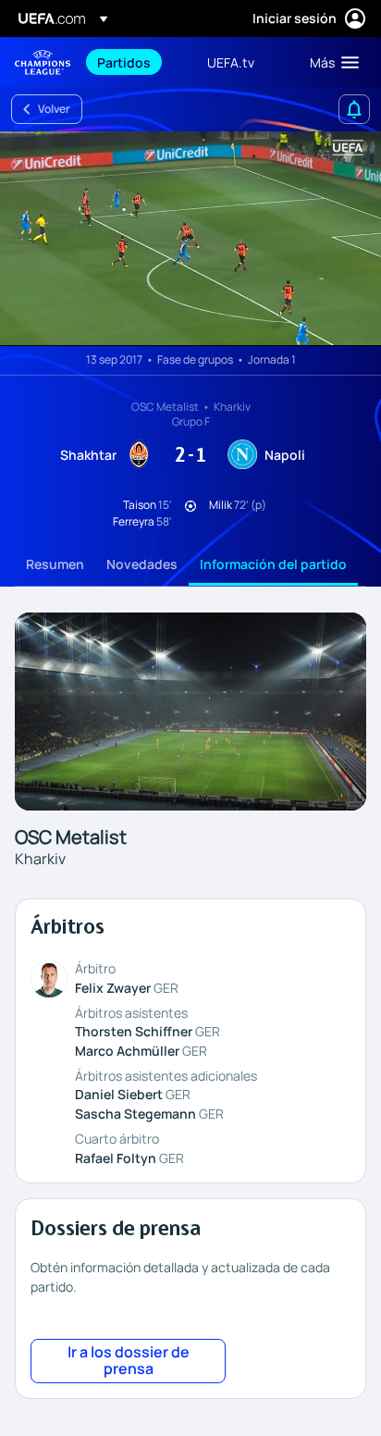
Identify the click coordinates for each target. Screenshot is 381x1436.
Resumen (55, 564)
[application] (190, 238)
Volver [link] (54, 109)
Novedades (142, 564)
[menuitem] (136, 62)
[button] (330, 62)
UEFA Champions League (42, 62)
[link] (124, 62)
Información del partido (273, 564)
